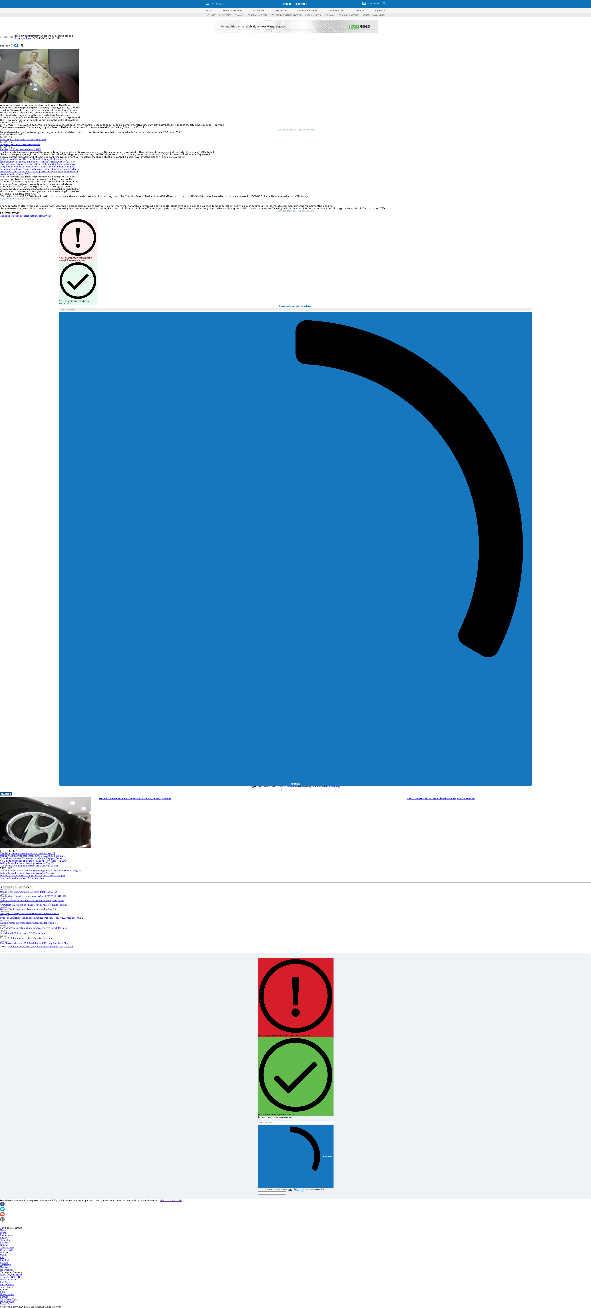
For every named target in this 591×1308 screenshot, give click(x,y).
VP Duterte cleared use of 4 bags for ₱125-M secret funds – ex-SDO (33, 860)
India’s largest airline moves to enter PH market (23, 139)
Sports (3, 1232)
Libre (2, 1292)
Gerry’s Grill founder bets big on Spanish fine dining (27, 938)
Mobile (3, 1255)
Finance (239, 15)
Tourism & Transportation (286, 15)
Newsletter (5, 1267)
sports (360, 10)
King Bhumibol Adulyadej (44, 946)
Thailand (68, 946)
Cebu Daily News (9, 1299)
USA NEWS (6, 1250)
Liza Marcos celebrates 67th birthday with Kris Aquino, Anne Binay (35, 943)
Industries (225, 15)
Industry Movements (374, 15)
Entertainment (7, 1235)
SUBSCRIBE (327, 1156)
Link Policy (5, 1282)
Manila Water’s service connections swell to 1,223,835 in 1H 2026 (32, 855)
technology (336, 10)
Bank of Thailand (21, 946)
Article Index (6, 1287)
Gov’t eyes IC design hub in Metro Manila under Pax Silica (29, 865)
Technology (6, 1240)
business (258, 10)
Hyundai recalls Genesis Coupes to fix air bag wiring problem (135, 798)
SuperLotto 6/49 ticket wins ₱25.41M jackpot (22, 878)
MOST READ (25, 887)
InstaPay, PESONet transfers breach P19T (20, 149)
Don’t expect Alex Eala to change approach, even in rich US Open (32, 875)
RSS (2, 1257)
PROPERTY (210, 15)
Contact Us (5, 1264)
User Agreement (8, 1279)
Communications (348, 15)
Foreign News (313, 15)
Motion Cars (6, 1304)
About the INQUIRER (11, 1277)
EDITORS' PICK (8, 887)
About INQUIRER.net (11, 1274)
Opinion (4, 1245)
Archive (4, 1262)
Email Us (4, 1260)
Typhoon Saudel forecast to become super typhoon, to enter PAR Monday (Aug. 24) (41, 870)
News (208, 10)
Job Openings (6, 1269)
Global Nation (7, 1247)
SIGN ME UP (295, 784)
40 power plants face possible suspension (20, 144)
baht (10, 946)
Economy (329, 15)
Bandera (4, 1297)
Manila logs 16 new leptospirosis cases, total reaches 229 (27, 853)
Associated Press (23, 38)
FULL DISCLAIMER (171, 1200)
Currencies (7, 37)
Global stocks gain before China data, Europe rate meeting (441, 798)
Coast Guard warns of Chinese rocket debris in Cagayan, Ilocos (31, 858)
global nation (233, 10)
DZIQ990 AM (7, 1301)
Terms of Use (292, 786)
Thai (60, 946)
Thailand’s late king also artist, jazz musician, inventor (26, 215)
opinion (380, 10)
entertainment (307, 10)
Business (4, 1242)
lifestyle (281, 10)
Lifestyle (4, 1237)
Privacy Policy (334, 786)
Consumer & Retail (257, 15)
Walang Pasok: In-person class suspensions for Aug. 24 (27, 873)
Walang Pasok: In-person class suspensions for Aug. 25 (27, 863)
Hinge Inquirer (7, 1294)
